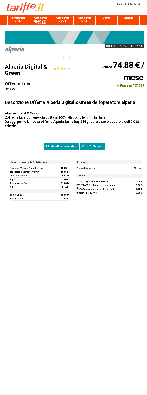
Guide (128, 18)
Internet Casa (18, 19)
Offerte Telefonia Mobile (40, 20)
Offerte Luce (62, 19)
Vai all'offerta (91, 146)
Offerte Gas (84, 19)
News (106, 18)
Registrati (134, 4)
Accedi (122, 4)
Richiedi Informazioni (62, 146)
